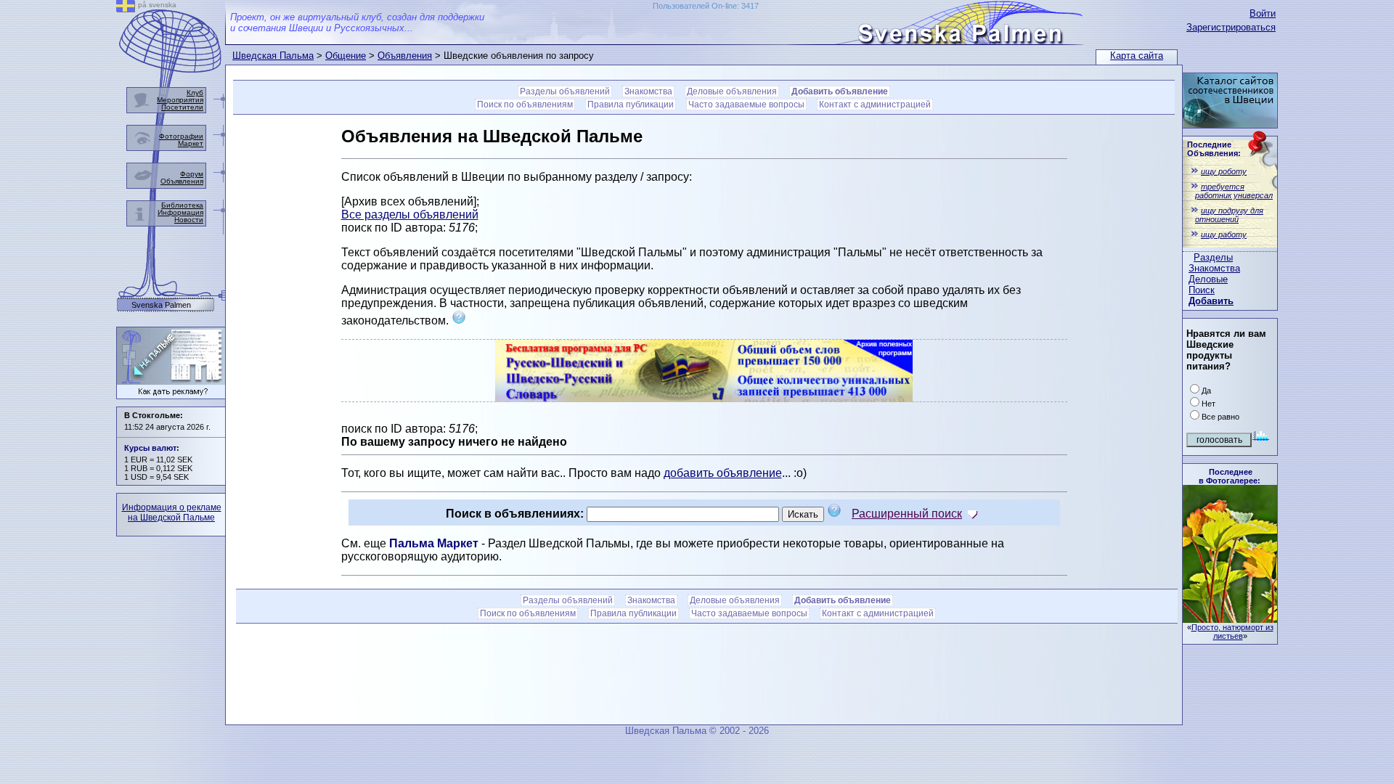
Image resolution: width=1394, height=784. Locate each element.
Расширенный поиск (907, 513)
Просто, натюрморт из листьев (1232, 631)
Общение (345, 55)
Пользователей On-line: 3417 (706, 5)
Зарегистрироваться (1231, 27)
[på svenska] (125, 8)
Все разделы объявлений (409, 214)
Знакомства (1214, 268)
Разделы (1213, 257)
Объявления (405, 55)
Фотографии (181, 136)
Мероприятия (180, 100)
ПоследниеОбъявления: (1214, 149)
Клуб (195, 93)
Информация (180, 212)
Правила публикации (630, 104)
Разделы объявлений (565, 91)
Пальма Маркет (433, 543)
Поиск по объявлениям (525, 104)
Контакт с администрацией (875, 104)
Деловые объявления (732, 91)
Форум (191, 174)
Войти (1263, 13)
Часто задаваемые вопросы (746, 104)
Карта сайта (1136, 55)
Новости (188, 220)
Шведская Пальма (273, 55)
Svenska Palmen (161, 305)
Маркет (190, 143)
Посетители (182, 107)
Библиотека (182, 205)
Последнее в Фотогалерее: (1229, 476)
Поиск (1202, 290)
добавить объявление (723, 473)
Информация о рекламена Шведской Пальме (171, 512)
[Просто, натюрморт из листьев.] (1230, 619)
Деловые (1208, 279)
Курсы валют (150, 448)
